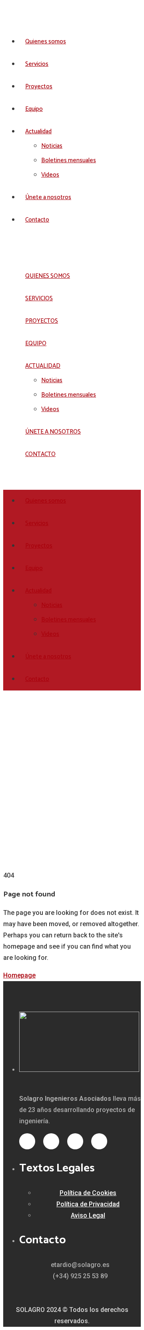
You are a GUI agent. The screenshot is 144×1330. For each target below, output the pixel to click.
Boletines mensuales (68, 160)
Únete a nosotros (48, 197)
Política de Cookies (88, 1193)
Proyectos (38, 86)
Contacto (37, 220)
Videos (50, 175)
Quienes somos (45, 42)
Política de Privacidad (88, 1204)
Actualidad (38, 131)
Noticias (51, 146)
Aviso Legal (88, 1215)
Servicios (36, 64)
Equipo (34, 109)
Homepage (19, 975)
